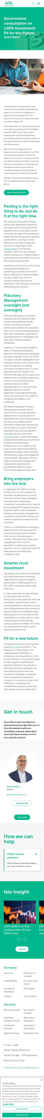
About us (8, 973)
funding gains (10, 248)
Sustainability (10, 980)
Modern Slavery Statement (17, 1050)
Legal (15, 1045)
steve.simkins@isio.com (17, 795)
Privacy (7, 1045)
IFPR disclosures (29, 1055)
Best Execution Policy (14, 1060)
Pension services (12, 1010)
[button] (19, 939)
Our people (22, 817)
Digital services (31, 1033)
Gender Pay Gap (11, 1055)
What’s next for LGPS (16, 192)
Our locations (30, 996)
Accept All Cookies (22, 1115)
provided (8, 436)
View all (22, 949)
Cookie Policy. (8, 1104)
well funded (14, 647)
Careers (7, 996)
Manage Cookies (22, 1109)
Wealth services (11, 1033)
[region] (22, 1098)
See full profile (22, 803)
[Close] (41, 1080)
